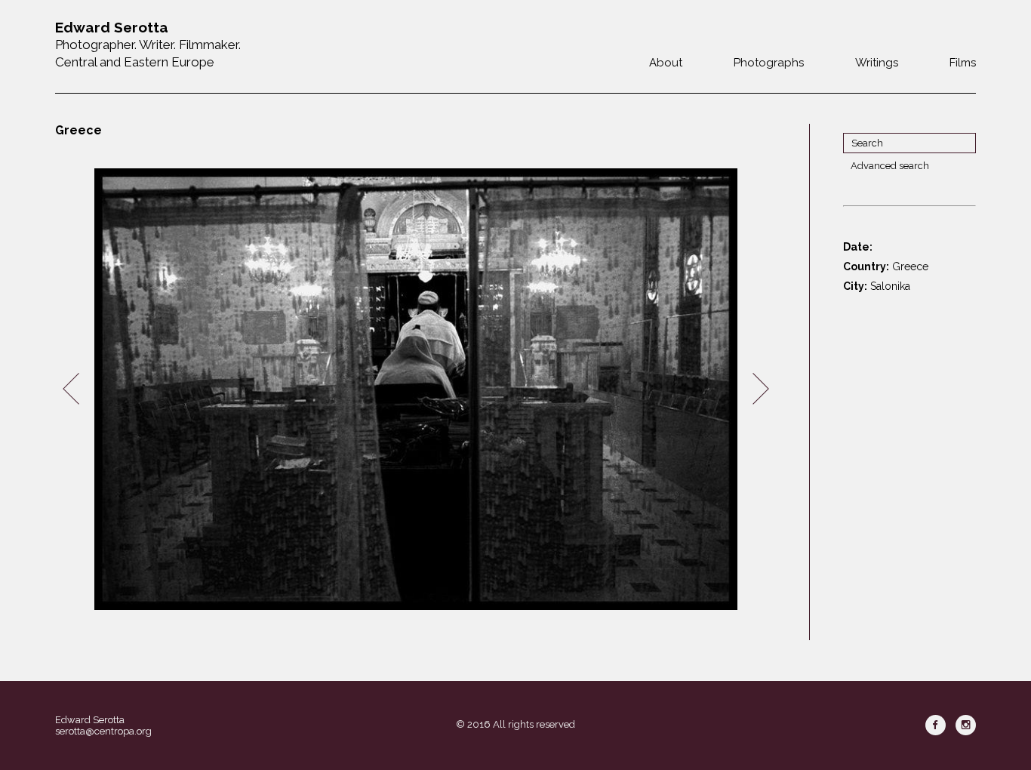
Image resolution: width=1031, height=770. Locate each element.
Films (962, 62)
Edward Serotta (90, 719)
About (665, 62)
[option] (416, 389)
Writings (876, 62)
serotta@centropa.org (103, 731)
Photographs (769, 62)
